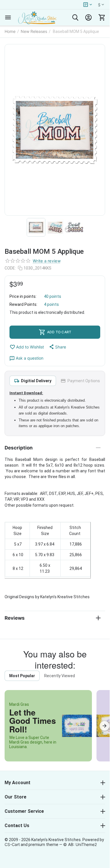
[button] (57, 347)
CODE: (10, 268)
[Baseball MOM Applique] (55, 130)
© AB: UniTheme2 (80, 844)
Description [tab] (19, 448)
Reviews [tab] (15, 618)
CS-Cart (12, 844)
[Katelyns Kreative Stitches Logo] (37, 17)
